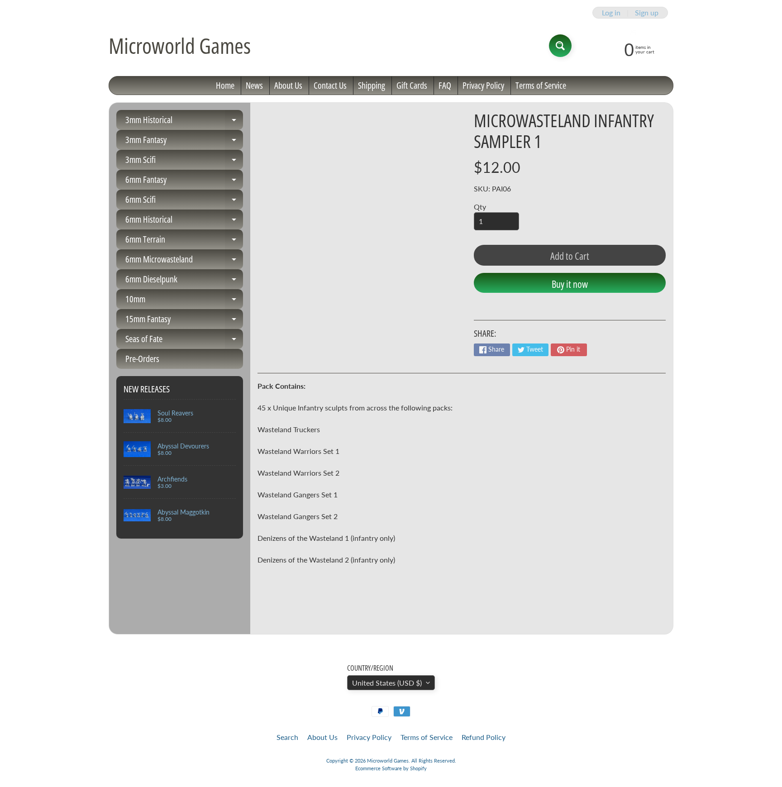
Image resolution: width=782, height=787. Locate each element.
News (254, 85)
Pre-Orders (142, 359)
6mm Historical (184, 221)
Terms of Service (540, 85)
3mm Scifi (184, 161)
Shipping (371, 85)
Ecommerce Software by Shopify (391, 768)
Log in (611, 12)
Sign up (646, 12)
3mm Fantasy (184, 142)
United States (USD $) (387, 682)
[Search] (560, 45)
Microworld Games (180, 46)
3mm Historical (184, 122)
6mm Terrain (184, 241)
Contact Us (330, 85)
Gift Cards (411, 85)
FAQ (445, 85)
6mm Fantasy (184, 181)
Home (225, 85)
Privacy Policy (483, 85)
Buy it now (570, 284)
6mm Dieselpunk (184, 281)
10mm (184, 301)
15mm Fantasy (184, 321)
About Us (288, 85)
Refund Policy (483, 737)
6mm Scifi (184, 201)
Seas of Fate (184, 341)
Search (287, 737)
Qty (480, 206)
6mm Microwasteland (184, 261)
